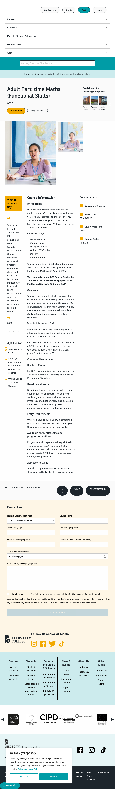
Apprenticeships (98, 488)
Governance (103, 772)
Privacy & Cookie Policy (29, 769)
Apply (84, 10)
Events (69, 10)
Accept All (53, 776)
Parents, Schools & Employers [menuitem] (22, 36)
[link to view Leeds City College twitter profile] (53, 645)
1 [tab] (88, 115)
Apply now (16, 110)
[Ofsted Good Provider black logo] (13, 719)
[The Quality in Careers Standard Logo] (84, 716)
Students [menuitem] (12, 27)
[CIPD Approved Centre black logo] (49, 718)
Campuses (101, 675)
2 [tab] (92, 115)
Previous (80, 104)
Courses (39, 73)
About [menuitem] (10, 52)
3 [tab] (97, 115)
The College (84, 667)
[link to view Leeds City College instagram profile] (34, 645)
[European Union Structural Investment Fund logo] (102, 719)
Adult (77, 488)
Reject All (24, 776)
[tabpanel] (87, 104)
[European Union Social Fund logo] (31, 719)
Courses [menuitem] (11, 19)
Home (27, 73)
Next (110, 104)
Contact (99, 10)
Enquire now (37, 110)
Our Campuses (50, 10)
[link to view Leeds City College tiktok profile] (62, 645)
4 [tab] (101, 115)
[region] (39, 765)
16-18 (62, 490)
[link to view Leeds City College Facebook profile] (43, 645)
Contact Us (101, 670)
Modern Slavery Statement (91, 776)
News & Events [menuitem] (15, 44)
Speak (9, 785)
